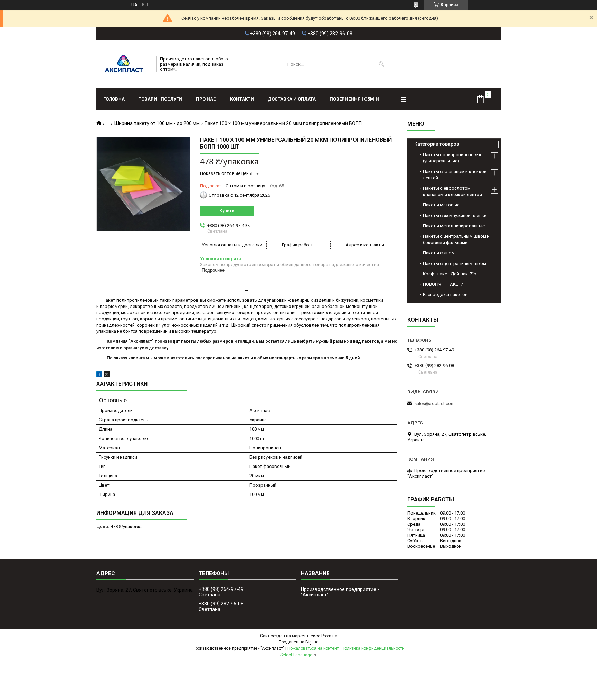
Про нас (206, 99)
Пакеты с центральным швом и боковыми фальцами (456, 239)
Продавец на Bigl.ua (299, 642)
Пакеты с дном (439, 252)
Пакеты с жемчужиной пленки (454, 215)
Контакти (242, 99)
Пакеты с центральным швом (454, 263)
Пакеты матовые (441, 204)
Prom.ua (329, 635)
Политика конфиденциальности (373, 648)
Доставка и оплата (292, 99)
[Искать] (381, 64)
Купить (227, 210)
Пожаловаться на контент (313, 648)
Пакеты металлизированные (454, 225)
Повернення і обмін (354, 99)
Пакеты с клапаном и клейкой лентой (454, 174)
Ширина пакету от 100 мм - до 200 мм (157, 123)
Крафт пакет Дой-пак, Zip (449, 273)
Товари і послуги (160, 99)
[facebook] (99, 375)
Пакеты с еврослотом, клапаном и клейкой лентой (452, 191)
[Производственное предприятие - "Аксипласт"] (124, 64)
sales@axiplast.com (434, 403)
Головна (114, 99)
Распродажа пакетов (445, 294)
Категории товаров (436, 144)
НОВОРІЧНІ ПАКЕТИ (443, 284)
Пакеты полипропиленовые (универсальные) (452, 157)
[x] (107, 375)
